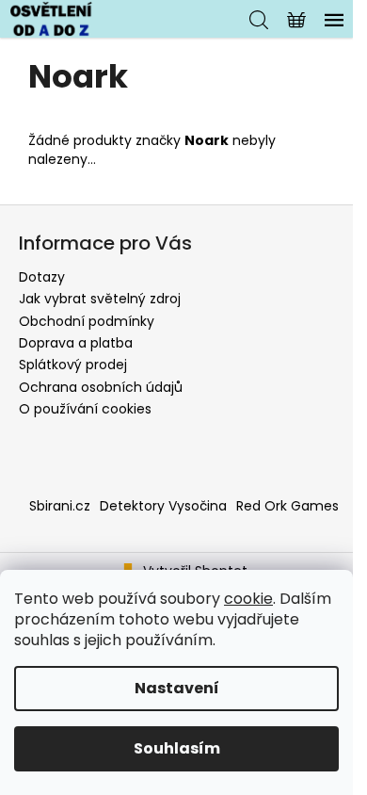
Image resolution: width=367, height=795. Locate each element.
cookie (248, 598)
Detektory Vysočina (163, 505)
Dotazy (42, 277)
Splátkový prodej (73, 364)
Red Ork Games (287, 505)
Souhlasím (177, 748)
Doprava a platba (76, 342)
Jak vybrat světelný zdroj (100, 298)
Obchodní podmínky (86, 321)
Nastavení (177, 688)
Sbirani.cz (59, 505)
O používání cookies (85, 408)
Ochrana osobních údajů (101, 387)
